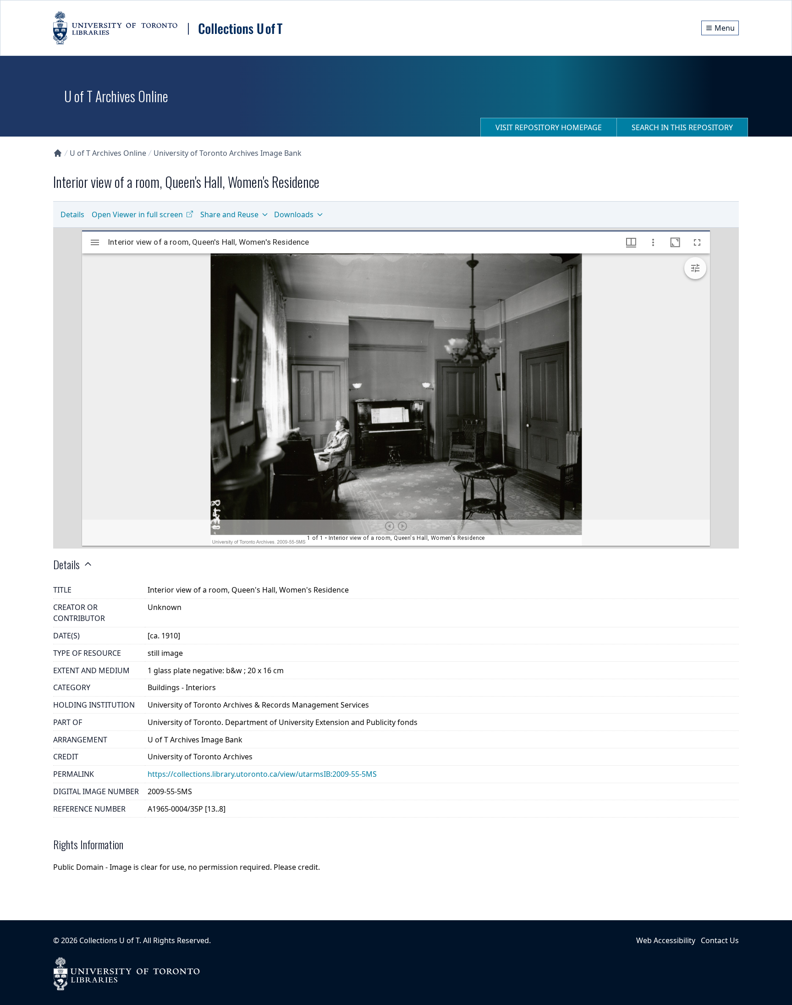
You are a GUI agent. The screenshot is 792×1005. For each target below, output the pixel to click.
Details (72, 214)
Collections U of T (109, 940)
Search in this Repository (682, 127)
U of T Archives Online (108, 153)
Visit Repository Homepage (548, 127)
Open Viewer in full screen (137, 214)
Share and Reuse (229, 214)
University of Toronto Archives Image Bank (228, 153)
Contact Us (720, 940)
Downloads (294, 214)
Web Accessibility (665, 940)
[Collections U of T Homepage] (57, 153)
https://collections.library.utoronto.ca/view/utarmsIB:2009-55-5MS (262, 774)
